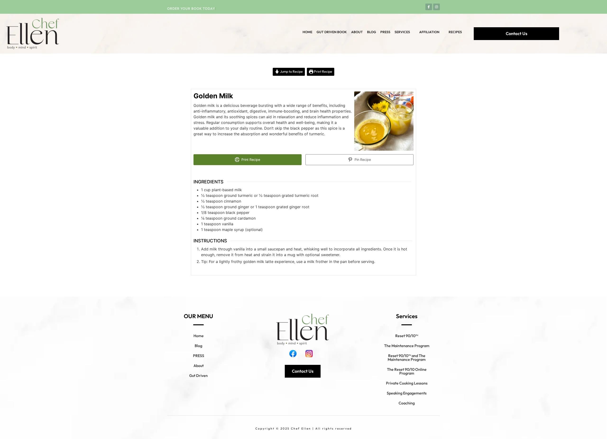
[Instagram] (436, 7)
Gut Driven (198, 375)
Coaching (407, 403)
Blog (371, 32)
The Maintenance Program (406, 345)
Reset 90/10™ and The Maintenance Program (407, 357)
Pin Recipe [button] (362, 160)
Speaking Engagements (407, 393)
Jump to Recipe (291, 71)
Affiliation (429, 32)
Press (385, 32)
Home (307, 32)
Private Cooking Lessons (407, 383)
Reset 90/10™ (406, 335)
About (357, 32)
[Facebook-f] (428, 7)
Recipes (455, 32)
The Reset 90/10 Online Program (407, 371)
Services (402, 32)
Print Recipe (322, 71)
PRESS (198, 355)
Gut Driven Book (332, 32)
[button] (404, 32)
